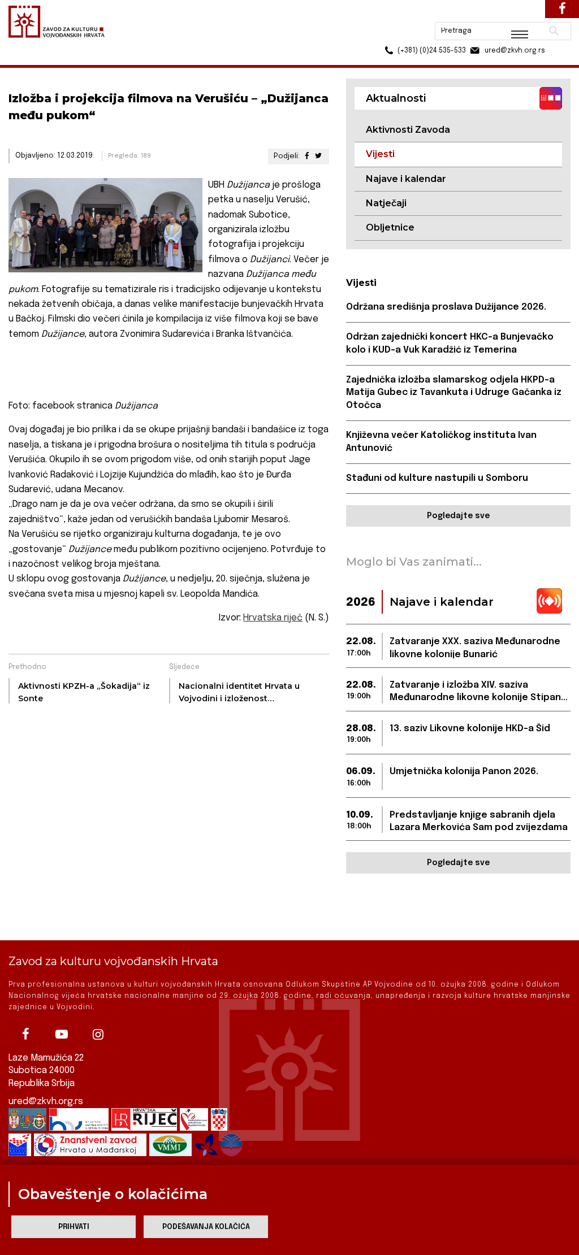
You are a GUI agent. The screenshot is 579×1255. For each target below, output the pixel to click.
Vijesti (127, 61)
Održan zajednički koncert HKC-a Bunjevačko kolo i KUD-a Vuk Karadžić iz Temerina (450, 343)
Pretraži (511, 14)
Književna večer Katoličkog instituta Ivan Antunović (441, 442)
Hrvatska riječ (273, 618)
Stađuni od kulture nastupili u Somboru (437, 478)
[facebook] (25, 1034)
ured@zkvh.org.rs (45, 1101)
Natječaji (386, 203)
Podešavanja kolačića (206, 1227)
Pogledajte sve (458, 516)
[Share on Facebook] (306, 156)
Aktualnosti (82, 61)
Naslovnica (28, 61)
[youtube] (62, 1034)
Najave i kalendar (406, 178)
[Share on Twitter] (318, 156)
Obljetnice (390, 227)
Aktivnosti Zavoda (408, 129)
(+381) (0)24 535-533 (388, 34)
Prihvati (73, 1227)
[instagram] (98, 1034)
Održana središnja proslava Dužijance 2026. (446, 307)
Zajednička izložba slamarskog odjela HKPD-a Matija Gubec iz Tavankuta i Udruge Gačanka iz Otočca (453, 392)
